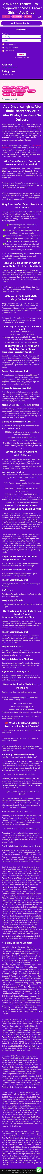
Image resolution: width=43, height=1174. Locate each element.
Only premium (10, 44)
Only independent (11, 47)
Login (29, 16)
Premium (31, 91)
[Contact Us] (39, 16)
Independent (20, 91)
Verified (6, 94)
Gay (26, 88)
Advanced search (22, 58)
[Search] (35, 16)
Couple (20, 88)
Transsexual (8, 91)
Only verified (9, 51)
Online (20, 94)
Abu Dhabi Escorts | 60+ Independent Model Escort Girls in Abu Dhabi (21, 8)
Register (18, 16)
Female (6, 88)
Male (13, 88)
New (13, 94)
